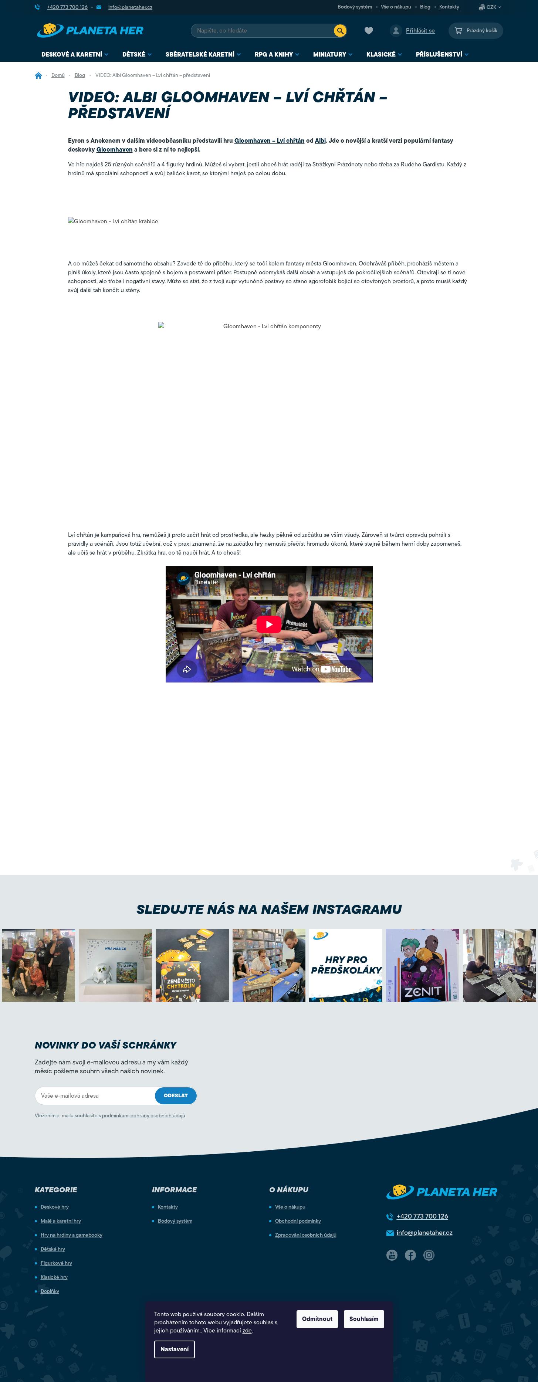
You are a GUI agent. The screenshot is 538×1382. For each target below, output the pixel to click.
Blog (425, 7)
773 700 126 (422, 1216)
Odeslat (176, 1095)
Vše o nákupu (396, 7)
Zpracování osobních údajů (305, 1235)
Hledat (340, 30)
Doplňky (50, 1291)
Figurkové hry (56, 1263)
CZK (491, 7)
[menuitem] (75, 55)
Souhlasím (364, 1319)
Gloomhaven (115, 150)
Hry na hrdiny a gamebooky (71, 1235)
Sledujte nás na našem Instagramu (269, 909)
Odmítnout (317, 1319)
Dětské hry (53, 1249)
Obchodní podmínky (298, 1221)
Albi (320, 141)
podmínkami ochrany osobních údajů (143, 1115)
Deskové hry (55, 1207)
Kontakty (449, 7)
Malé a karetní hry (61, 1221)
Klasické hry (54, 1277)
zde (247, 1330)
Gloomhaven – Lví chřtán (269, 141)
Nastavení (174, 1349)
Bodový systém (355, 7)
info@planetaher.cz (425, 1232)
